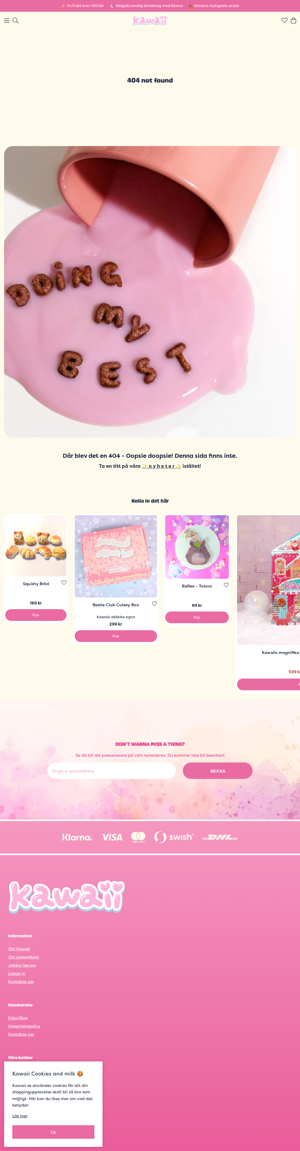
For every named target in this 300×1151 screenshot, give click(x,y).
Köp (36, 614)
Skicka (217, 771)
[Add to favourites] (64, 582)
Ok (53, 1132)
